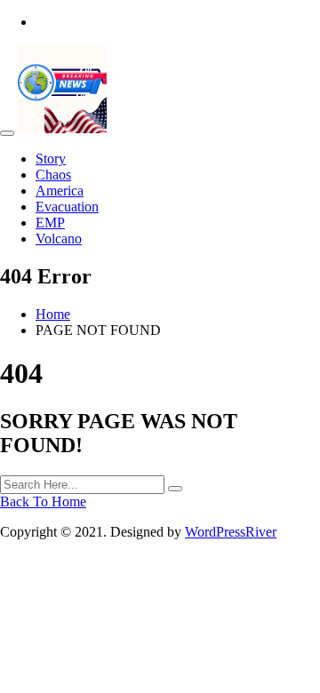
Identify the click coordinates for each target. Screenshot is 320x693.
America (60, 190)
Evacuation (67, 206)
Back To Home (43, 501)
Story (51, 158)
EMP (50, 222)
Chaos (53, 174)
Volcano (59, 238)
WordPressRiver (230, 531)
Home (53, 314)
